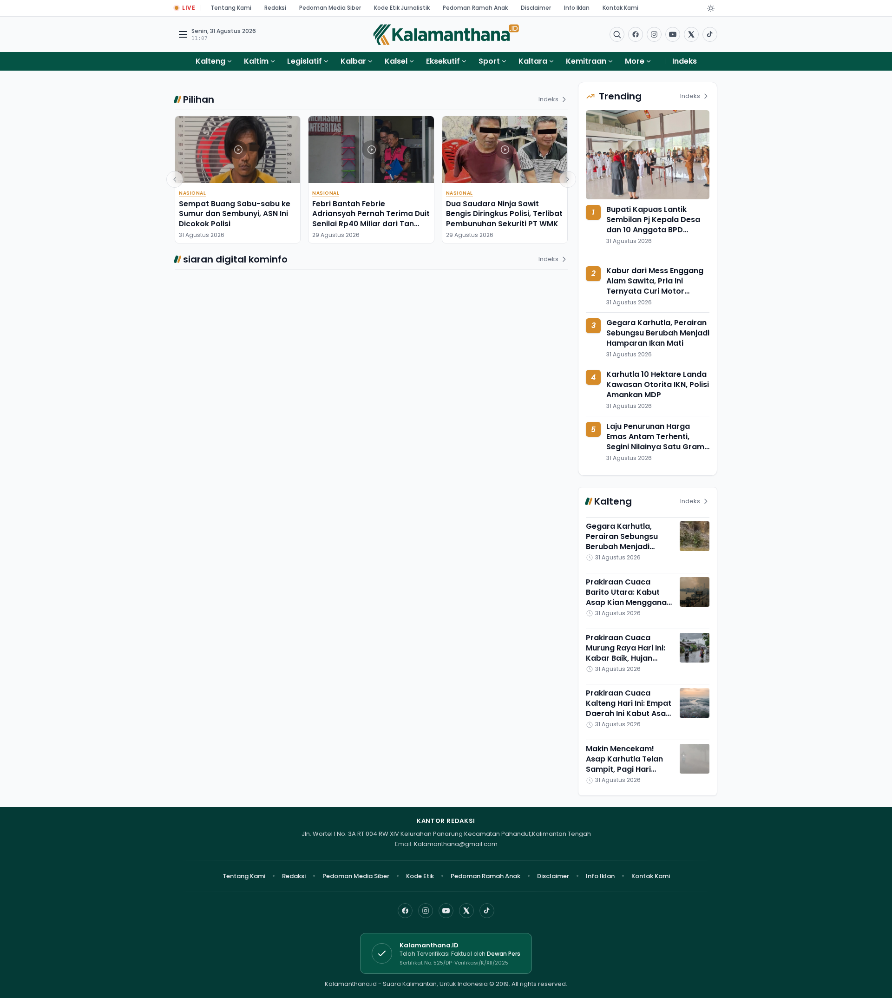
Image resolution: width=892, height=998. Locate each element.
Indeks (684, 61)
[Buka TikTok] (709, 34)
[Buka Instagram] (654, 34)
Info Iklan (577, 8)
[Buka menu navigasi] (183, 34)
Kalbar (353, 61)
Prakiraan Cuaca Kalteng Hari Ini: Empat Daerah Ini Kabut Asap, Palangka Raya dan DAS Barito (629, 713)
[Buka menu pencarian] (617, 34)
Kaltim (256, 61)
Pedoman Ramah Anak (475, 8)
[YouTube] (446, 910)
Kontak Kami (620, 8)
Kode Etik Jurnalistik (402, 8)
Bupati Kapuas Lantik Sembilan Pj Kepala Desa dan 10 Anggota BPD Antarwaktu (653, 224)
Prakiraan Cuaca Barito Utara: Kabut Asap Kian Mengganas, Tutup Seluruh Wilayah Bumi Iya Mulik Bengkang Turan (629, 607)
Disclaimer (536, 8)
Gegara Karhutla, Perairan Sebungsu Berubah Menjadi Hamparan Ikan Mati (657, 332)
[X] (466, 910)
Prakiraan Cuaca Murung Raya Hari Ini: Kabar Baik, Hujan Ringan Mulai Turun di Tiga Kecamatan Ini (626, 658)
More (634, 61)
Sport (489, 61)
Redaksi (275, 8)
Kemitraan (586, 61)
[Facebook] (635, 34)
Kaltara (532, 61)
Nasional (192, 193)
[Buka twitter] (691, 34)
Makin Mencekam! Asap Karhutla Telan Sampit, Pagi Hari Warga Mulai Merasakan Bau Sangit (628, 769)
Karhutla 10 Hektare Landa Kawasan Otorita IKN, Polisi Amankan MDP (657, 384)
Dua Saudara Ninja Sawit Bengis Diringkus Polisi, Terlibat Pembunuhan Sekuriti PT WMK (504, 214)
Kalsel (396, 61)
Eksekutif (443, 61)
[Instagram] (425, 910)
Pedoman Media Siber (330, 8)
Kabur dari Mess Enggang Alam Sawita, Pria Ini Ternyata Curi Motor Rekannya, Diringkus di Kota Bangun (654, 291)
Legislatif (304, 61)
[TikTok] (486, 910)
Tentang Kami (230, 8)
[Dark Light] (710, 8)
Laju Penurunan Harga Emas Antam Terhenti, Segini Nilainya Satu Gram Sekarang (655, 441)
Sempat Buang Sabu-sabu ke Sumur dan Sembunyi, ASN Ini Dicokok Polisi (234, 214)
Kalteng (210, 61)
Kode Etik (420, 876)
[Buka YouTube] (672, 34)
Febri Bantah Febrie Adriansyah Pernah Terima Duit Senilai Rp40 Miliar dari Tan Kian (371, 218)
